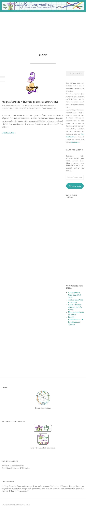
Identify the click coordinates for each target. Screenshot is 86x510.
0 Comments (51, 108)
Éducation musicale (47, 105)
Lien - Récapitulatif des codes (43, 448)
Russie (15, 108)
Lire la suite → (9, 133)
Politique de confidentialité (13, 466)
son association (44, 408)
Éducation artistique (32, 105)
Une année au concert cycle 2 (29, 108)
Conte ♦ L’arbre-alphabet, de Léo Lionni (75, 307)
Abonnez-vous (75, 186)
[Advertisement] (43, 29)
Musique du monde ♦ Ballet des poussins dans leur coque (30, 102)
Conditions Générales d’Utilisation (16, 468)
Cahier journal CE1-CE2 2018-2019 (74, 294)
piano (11, 108)
